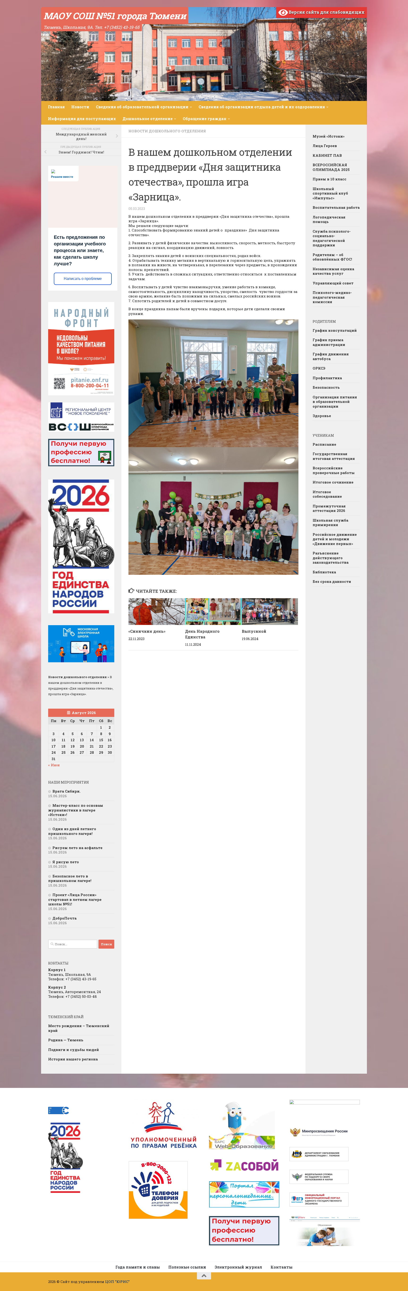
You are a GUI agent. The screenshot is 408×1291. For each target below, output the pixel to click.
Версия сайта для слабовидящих (326, 12)
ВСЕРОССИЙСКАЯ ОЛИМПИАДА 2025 (331, 167)
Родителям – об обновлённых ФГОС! (332, 257)
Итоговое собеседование (327, 494)
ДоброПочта (64, 918)
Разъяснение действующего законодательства (330, 558)
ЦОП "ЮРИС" (117, 1281)
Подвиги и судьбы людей (73, 1049)
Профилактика (327, 377)
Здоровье (322, 415)
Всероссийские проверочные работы (334, 470)
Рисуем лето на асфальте (77, 847)
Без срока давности (332, 581)
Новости (80, 106)
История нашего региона (73, 1059)
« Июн (54, 765)
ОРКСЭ (319, 368)
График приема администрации (329, 342)
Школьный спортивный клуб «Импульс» (330, 193)
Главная (56, 106)
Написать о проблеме (83, 279)
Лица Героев (325, 145)
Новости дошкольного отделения (167, 131)
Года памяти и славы (137, 1267)
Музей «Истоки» (328, 136)
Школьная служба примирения (330, 522)
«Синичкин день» (147, 631)
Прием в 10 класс (329, 179)
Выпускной (254, 631)
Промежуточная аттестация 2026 (329, 508)
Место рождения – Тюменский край (78, 1028)
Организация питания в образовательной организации (335, 402)
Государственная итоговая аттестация (334, 456)
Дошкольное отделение (148, 118)
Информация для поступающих (82, 118)
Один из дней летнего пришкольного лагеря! (72, 831)
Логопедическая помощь (329, 219)
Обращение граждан (204, 118)
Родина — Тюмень (65, 1040)
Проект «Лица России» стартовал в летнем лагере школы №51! (75, 899)
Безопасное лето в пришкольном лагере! (69, 878)
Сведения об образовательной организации (142, 106)
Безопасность (326, 387)
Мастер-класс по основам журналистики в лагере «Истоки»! (75, 810)
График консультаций (335, 330)
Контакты (282, 1267)
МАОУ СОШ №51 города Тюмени (114, 16)
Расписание (324, 444)
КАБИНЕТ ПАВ (327, 155)
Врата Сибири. (66, 791)
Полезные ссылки (187, 1267)
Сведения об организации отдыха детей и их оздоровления (262, 106)
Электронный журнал (238, 1267)
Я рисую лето (65, 861)
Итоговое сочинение (333, 482)
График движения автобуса (331, 356)
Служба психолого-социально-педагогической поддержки (332, 238)
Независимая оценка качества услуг (333, 271)
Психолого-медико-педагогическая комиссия (332, 297)
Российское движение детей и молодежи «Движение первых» (335, 539)
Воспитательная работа (336, 207)
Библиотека (324, 572)
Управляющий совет (333, 283)
